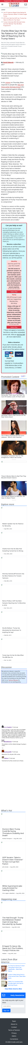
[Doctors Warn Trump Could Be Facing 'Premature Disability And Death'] (13, 820)
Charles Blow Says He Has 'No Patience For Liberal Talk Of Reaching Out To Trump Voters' (14, 34)
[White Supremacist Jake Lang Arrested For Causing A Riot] (13, 877)
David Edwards (8, 62)
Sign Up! (6, 1010)
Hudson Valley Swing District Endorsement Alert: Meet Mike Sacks (16, 976)
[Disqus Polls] (14, 703)
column (8, 82)
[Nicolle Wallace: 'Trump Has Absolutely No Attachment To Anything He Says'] (14, 618)
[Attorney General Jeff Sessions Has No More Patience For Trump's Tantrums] (14, 564)
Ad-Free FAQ (21, 335)
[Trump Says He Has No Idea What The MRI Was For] (14, 645)
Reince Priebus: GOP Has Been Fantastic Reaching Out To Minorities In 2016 (14, 603)
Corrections (14, 1039)
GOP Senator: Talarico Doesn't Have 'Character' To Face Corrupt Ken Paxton (12, 860)
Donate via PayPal (19, 354)
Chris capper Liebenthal (8, 893)
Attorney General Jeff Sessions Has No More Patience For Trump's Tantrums (13, 576)
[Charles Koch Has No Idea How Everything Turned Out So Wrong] (14, 539)
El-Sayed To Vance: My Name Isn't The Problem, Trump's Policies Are (12, 948)
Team (14, 1021)
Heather (4, 953)
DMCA (14, 1036)
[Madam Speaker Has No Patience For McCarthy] (14, 514)
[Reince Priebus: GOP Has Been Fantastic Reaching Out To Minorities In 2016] (14, 591)
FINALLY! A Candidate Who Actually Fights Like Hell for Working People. (15, 983)
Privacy (14, 1033)
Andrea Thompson (7, 838)
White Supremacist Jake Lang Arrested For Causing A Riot (12, 888)
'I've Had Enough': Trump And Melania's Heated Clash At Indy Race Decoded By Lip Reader (12, 920)
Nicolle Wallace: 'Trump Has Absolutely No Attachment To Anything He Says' (11, 630)
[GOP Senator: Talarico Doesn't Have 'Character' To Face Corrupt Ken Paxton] (13, 848)
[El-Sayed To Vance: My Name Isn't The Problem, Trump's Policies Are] (13, 937)
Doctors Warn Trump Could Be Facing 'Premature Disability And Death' (13, 832)
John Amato (5, 867)
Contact (14, 1027)
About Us (14, 1024)
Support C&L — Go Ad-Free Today (14, 1)
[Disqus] (14, 743)
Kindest (9, 358)
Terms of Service (13, 680)
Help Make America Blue (13, 989)
